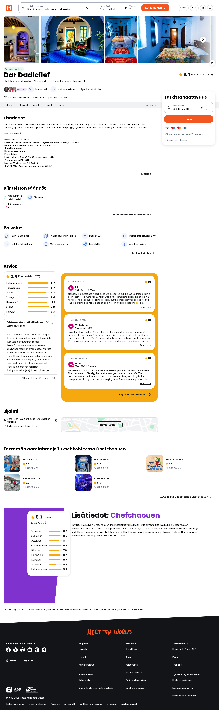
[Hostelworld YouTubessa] (29, 649)
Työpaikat (177, 664)
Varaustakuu (132, 664)
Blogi (128, 657)
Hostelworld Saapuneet (184, 695)
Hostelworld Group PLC (184, 649)
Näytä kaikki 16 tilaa (90, 89)
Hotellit (82, 657)
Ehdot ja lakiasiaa (37, 704)
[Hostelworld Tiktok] (44, 649)
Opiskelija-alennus (135, 688)
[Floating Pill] (203, 40)
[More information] (51, 324)
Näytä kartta (41, 80)
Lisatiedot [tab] (8, 105)
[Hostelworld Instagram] (22, 649)
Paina (175, 657)
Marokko (26, 80)
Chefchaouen (11, 80)
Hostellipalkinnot (134, 672)
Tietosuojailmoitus (15, 704)
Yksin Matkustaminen (136, 680)
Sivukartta (112, 704)
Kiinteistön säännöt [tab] (29, 105)
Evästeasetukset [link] (129, 704)
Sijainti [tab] (49, 105)
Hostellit (83, 649)
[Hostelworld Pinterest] (37, 649)
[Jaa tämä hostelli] (212, 63)
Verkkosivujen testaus (91, 704)
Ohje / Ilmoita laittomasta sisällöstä (96, 688)
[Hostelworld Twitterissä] (15, 649)
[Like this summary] (46, 378)
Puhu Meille (85, 680)
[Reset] (86, 7)
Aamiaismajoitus (86, 664)
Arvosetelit (69, 704)
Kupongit (55, 704)
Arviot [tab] (62, 105)
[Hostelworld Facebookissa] (8, 649)
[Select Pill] (203, 8)
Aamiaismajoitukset (13, 69)
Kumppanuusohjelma (182, 688)
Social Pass (131, 649)
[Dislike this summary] (53, 378)
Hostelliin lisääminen (182, 680)
